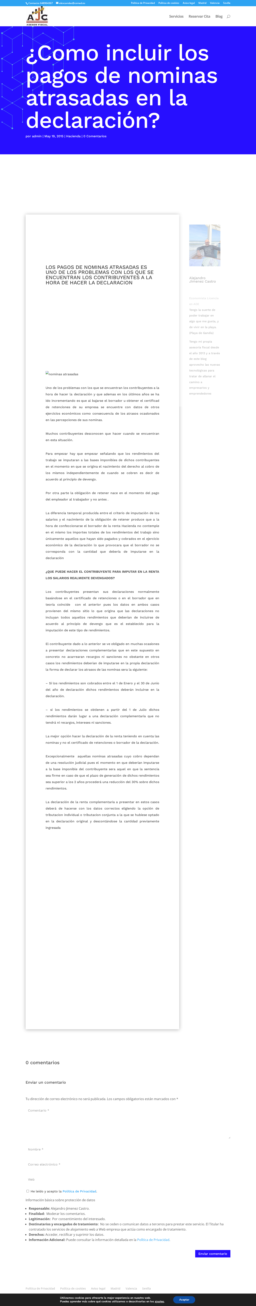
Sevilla (226, 3)
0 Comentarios (94, 136)
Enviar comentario (212, 1254)
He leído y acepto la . (63, 1191)
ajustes (159, 1301)
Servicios (176, 17)
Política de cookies (168, 3)
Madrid (202, 3)
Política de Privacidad (143, 3)
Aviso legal (189, 3)
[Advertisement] (128, 184)
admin (37, 136)
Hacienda (73, 136)
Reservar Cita (199, 17)
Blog (218, 17)
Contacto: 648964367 (40, 3)
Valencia (215, 3)
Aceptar (184, 1300)
